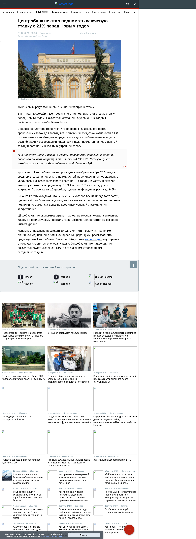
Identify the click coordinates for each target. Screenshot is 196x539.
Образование (25, 12)
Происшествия (80, 12)
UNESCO (42, 12)
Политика (115, 12)
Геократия (8, 12)
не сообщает (93, 239)
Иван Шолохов (88, 33)
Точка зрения (60, 12)
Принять (84, 535)
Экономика (99, 12)
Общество (130, 12)
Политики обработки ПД (51, 536)
